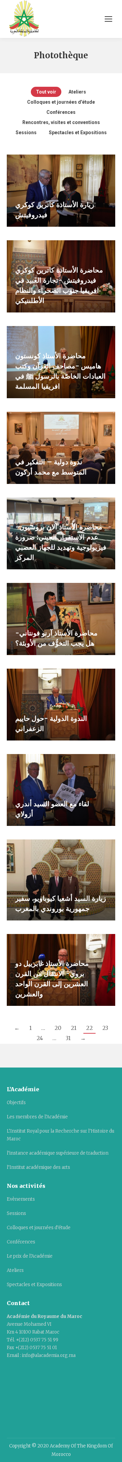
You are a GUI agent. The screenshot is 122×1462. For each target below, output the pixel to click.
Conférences (61, 112)
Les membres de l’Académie (37, 1117)
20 (58, 1027)
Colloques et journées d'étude (61, 102)
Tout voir (46, 92)
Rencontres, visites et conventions (61, 122)
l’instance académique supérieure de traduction (57, 1153)
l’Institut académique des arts (38, 1167)
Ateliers (77, 92)
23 (105, 1027)
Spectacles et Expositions (78, 132)
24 (40, 1038)
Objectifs (16, 1102)
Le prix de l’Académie (30, 1256)
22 (89, 1027)
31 (68, 1038)
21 (74, 1027)
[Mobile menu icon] (108, 19)
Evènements (21, 1199)
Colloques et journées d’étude (38, 1228)
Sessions (26, 132)
